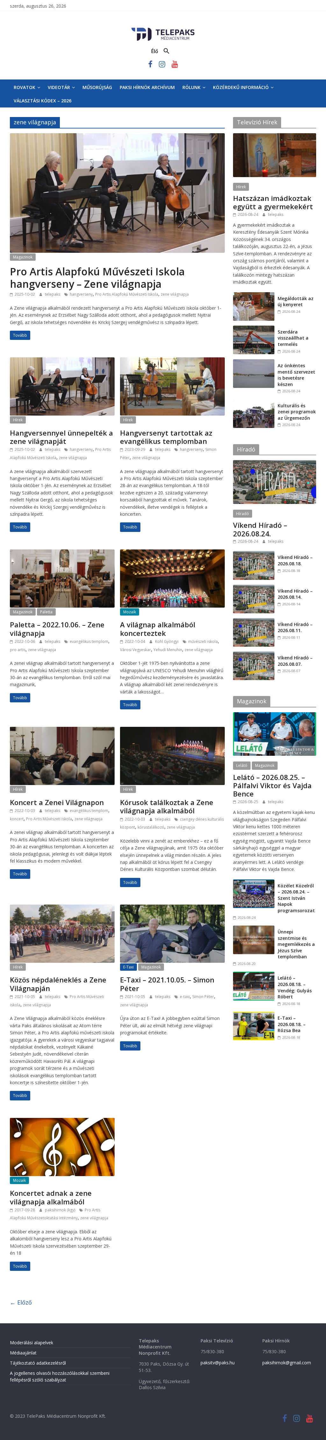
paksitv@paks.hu (218, 1363)
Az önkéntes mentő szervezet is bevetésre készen (296, 374)
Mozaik (129, 612)
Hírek (18, 420)
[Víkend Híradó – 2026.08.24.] (274, 463)
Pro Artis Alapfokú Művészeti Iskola (126, 294)
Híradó (242, 513)
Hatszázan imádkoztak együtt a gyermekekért (273, 202)
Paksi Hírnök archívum (147, 87)
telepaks (53, 294)
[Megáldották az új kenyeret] (253, 296)
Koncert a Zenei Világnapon (57, 802)
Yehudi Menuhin (167, 649)
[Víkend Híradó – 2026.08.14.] (253, 588)
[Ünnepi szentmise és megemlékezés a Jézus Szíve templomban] (253, 929)
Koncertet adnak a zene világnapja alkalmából (51, 1197)
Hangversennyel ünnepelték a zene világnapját (61, 437)
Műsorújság (97, 87)
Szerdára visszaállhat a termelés (293, 338)
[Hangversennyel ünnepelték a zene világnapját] (62, 361)
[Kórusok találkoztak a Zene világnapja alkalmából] (172, 730)
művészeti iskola (203, 641)
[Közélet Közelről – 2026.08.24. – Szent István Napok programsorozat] (253, 883)
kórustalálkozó (151, 827)
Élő (154, 51)
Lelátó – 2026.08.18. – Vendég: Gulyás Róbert (295, 987)
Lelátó (241, 765)
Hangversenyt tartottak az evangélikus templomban (166, 437)
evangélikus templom (89, 641)
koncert (17, 819)
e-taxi (185, 996)
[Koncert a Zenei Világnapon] (62, 730)
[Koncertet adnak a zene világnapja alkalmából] (62, 1121)
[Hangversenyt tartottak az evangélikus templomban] (172, 361)
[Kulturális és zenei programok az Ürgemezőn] (253, 403)
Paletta (46, 612)
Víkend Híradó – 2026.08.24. (260, 529)
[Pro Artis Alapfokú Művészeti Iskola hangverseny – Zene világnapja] (117, 137)
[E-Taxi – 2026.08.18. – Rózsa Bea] (253, 1015)
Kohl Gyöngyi (167, 641)
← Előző (21, 1302)
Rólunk (191, 87)
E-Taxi (128, 967)
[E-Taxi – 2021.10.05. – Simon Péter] (172, 908)
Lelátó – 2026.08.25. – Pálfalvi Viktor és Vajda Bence (272, 785)
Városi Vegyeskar (135, 649)
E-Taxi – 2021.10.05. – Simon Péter (167, 984)
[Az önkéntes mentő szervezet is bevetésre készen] (253, 363)
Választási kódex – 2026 (42, 101)
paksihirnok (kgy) (60, 1210)
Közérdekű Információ (241, 87)
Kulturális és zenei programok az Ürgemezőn (297, 412)
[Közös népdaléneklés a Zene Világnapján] (62, 908)
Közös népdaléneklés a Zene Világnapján (58, 984)
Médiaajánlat (23, 1353)
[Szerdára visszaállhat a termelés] (253, 329)
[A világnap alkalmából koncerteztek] (172, 553)
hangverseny (81, 294)
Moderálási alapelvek (31, 1343)
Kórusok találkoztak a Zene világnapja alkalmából (166, 806)
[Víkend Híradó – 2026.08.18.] (253, 554)
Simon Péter (203, 996)
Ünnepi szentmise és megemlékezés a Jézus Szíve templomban (296, 944)
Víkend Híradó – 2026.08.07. (295, 661)
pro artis (17, 649)
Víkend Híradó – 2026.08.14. (295, 594)
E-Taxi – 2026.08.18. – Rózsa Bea (292, 1024)
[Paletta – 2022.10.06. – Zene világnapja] (62, 553)
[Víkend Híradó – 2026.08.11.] (253, 621)
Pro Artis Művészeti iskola (49, 819)
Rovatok (24, 87)
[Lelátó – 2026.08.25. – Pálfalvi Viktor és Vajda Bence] (274, 716)
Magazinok (22, 257)
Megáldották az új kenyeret (296, 301)
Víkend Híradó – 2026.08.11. (295, 627)
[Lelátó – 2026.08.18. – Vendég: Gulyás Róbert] (253, 975)
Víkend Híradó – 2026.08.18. (295, 560)
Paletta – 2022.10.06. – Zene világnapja (57, 628)
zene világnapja (175, 294)
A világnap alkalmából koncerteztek (157, 628)
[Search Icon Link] (166, 51)
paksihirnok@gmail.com (286, 1363)
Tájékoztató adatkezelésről (38, 1363)
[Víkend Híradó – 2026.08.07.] (253, 655)
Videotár (59, 87)
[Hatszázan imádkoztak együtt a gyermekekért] (274, 137)
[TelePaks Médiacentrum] (163, 28)
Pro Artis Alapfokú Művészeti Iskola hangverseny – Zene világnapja (97, 277)
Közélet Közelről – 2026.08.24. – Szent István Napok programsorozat (296, 898)
